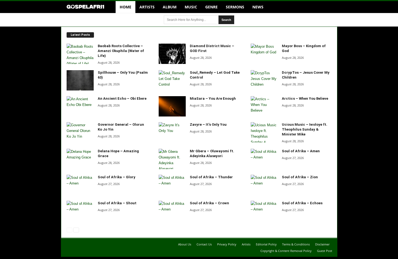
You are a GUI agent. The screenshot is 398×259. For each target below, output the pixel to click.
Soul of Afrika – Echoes (302, 203)
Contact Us (204, 244)
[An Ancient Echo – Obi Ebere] (80, 106)
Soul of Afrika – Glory (116, 177)
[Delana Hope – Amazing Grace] (80, 159)
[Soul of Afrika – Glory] (80, 185)
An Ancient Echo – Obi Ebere (122, 98)
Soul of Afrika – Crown (209, 203)
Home (125, 6)
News (257, 6)
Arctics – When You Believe (305, 98)
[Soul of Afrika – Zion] (264, 185)
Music (191, 6)
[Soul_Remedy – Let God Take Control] (172, 80)
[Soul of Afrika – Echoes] (264, 211)
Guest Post (324, 251)
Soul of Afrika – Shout (117, 203)
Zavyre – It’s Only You (208, 124)
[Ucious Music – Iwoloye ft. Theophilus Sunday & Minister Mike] (264, 132)
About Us (184, 244)
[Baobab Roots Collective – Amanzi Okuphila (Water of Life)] (80, 54)
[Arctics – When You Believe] (264, 106)
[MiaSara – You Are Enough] (172, 106)
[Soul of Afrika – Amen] (264, 159)
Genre (211, 6)
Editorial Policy (266, 244)
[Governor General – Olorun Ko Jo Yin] (80, 132)
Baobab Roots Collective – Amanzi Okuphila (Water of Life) (121, 51)
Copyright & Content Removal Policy (286, 251)
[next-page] (76, 229)
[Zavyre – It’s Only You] (172, 132)
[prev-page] (69, 229)
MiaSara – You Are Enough (213, 98)
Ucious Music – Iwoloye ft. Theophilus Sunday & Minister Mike (304, 129)
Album (170, 6)
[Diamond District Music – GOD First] (172, 54)
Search (226, 19)
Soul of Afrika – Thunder (211, 177)
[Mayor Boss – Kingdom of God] (264, 54)
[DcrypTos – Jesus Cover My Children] (264, 80)
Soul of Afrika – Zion (300, 177)
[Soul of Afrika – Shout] (80, 211)
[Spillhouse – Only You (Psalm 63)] (80, 80)
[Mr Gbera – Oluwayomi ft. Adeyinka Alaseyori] (172, 159)
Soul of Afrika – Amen (301, 151)
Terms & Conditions (296, 244)
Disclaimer (322, 244)
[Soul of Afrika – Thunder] (172, 185)
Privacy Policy (226, 244)
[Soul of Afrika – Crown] (172, 211)
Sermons (235, 6)
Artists (147, 6)
